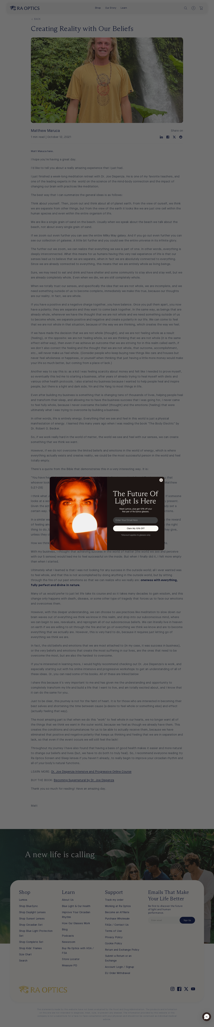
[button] (135, 528)
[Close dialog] (161, 480)
